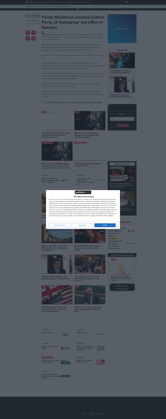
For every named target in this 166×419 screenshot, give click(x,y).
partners (58, 199)
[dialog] (83, 209)
